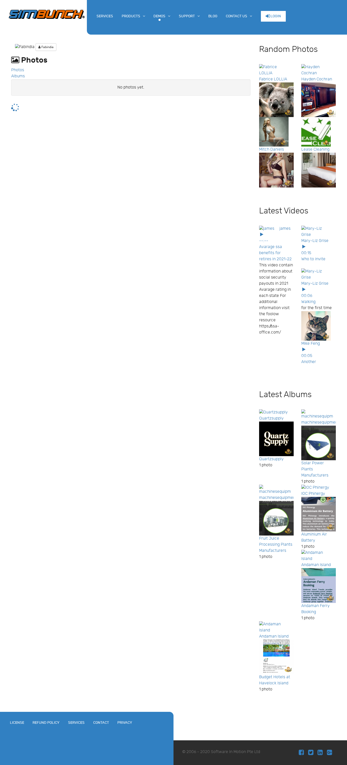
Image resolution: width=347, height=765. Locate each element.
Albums (18, 76)
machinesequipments (321, 422)
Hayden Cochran (316, 79)
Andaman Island (316, 564)
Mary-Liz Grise (314, 240)
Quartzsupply (271, 418)
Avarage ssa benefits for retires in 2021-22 (275, 253)
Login (275, 16)
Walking (308, 301)
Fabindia (47, 47)
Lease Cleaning (315, 149)
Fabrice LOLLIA (273, 79)
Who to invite (313, 259)
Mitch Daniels (271, 149)
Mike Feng (310, 343)
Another (308, 361)
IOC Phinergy (313, 493)
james (285, 228)
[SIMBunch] (47, 13)
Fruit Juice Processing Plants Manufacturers (275, 544)
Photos (17, 70)
